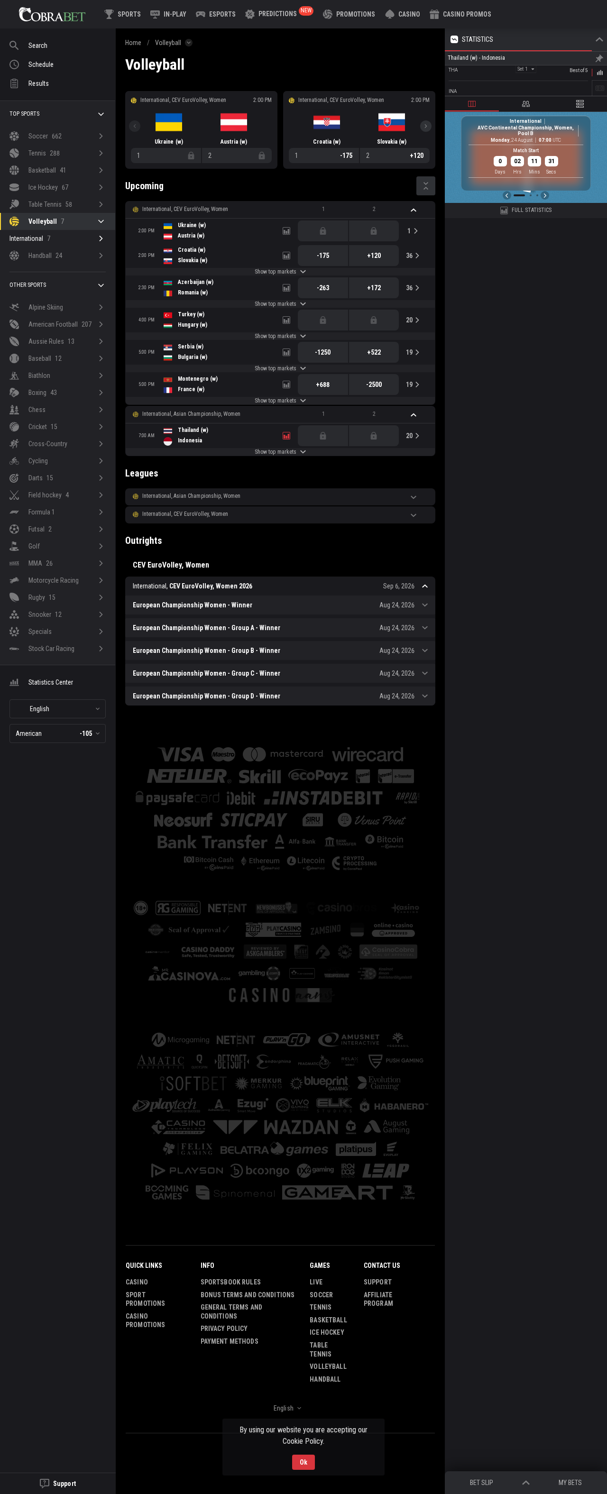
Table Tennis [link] (320, 1349)
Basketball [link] (328, 1320)
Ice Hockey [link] (327, 1332)
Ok (303, 1462)
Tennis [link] (320, 1307)
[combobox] (57, 708)
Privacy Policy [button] (224, 1328)
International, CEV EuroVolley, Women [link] (185, 209)
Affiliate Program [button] (378, 1299)
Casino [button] (137, 1282)
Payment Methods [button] (229, 1341)
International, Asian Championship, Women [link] (191, 414)
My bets (570, 1482)
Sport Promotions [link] (145, 1299)
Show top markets (275, 271)
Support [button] (378, 1282)
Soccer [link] (321, 1295)
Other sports (27, 285)
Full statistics (532, 210)
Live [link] (316, 1282)
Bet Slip (481, 1482)
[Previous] (134, 126)
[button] (402, 14)
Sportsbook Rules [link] (231, 1282)
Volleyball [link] (168, 42)
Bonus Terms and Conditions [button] (248, 1295)
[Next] (426, 126)
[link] (52, 14)
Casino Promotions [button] (145, 1320)
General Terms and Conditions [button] (231, 1311)
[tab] (472, 103)
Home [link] (133, 42)
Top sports (24, 113)
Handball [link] (325, 1379)
